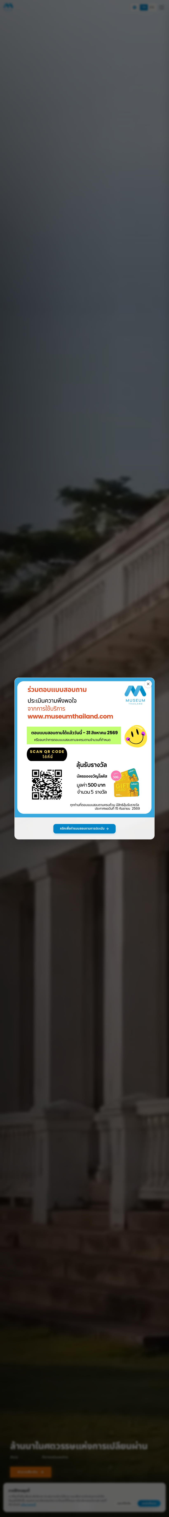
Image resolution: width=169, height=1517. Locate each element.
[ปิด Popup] (148, 684)
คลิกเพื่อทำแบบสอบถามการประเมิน (82, 828)
